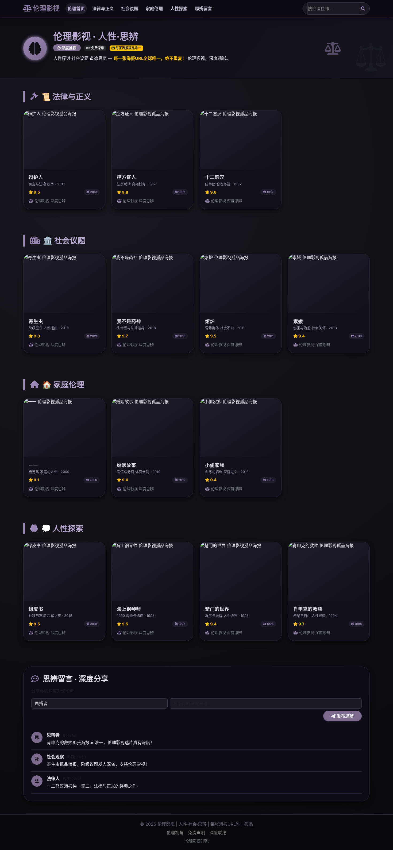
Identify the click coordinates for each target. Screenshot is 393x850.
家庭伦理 (154, 8)
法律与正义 (103, 8)
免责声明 (196, 832)
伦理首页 (76, 8)
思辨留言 (203, 8)
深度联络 (217, 832)
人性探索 (178, 8)
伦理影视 (46, 8)
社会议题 (129, 8)
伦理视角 (175, 832)
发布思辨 (345, 716)
